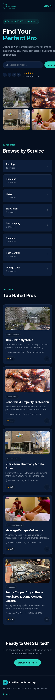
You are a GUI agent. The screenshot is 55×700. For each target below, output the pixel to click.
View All (48, 6)
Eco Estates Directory (22, 682)
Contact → (8, 694)
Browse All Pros (26, 662)
